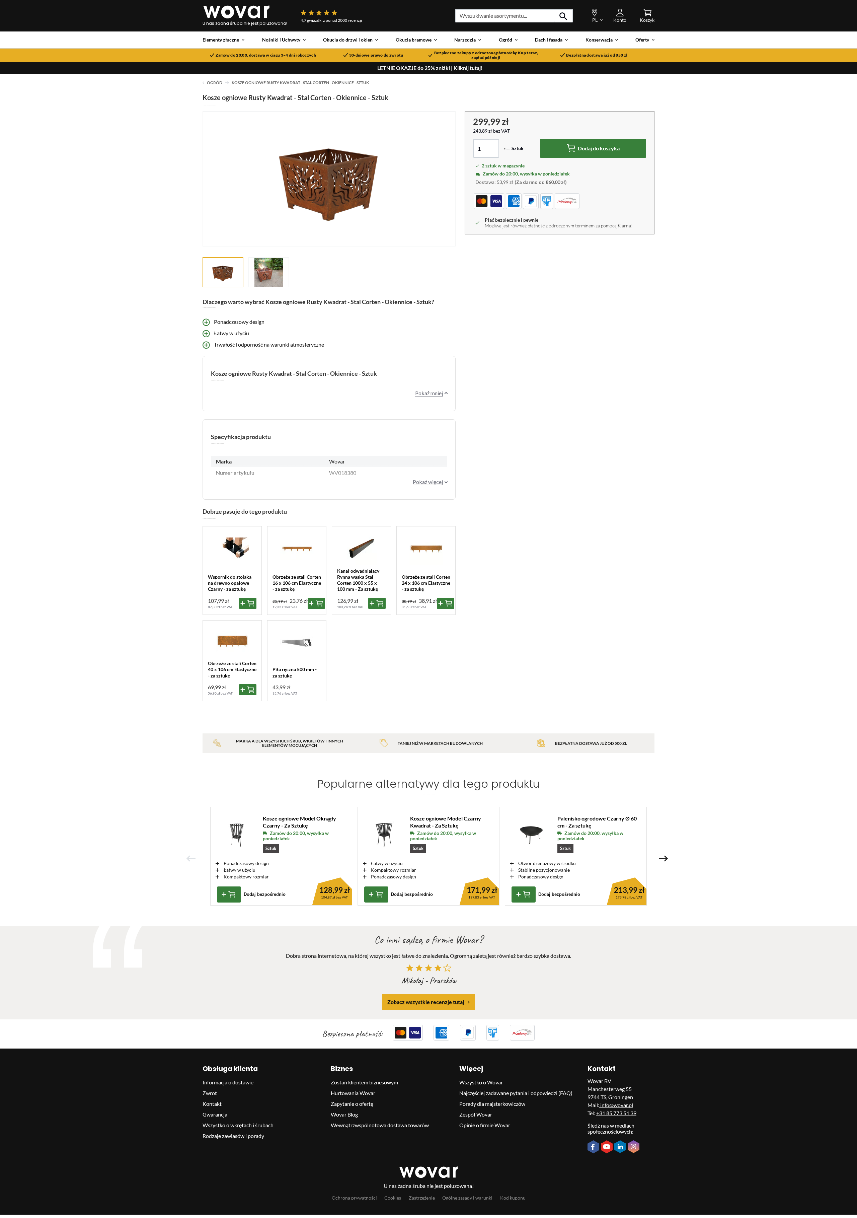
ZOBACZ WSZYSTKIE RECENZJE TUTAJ (425, 1002)
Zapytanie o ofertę (352, 1103)
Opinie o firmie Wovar (484, 1125)
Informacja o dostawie (228, 1082)
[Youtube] (607, 1147)
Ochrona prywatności (354, 1198)
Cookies (392, 1198)
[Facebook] (594, 1147)
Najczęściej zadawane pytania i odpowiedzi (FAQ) (515, 1093)
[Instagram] (634, 1147)
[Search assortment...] (563, 15)
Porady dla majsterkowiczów (492, 1103)
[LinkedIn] (621, 1147)
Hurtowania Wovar (353, 1093)
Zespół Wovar (475, 1114)
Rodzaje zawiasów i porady (233, 1136)
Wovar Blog (344, 1114)
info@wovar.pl (616, 1105)
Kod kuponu (513, 1198)
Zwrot (210, 1093)
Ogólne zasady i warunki (467, 1198)
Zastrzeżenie (422, 1198)
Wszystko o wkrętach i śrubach (238, 1125)
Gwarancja (215, 1114)
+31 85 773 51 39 (616, 1113)
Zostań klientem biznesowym (364, 1082)
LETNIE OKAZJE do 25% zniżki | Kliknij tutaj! (430, 68)
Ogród (214, 82)
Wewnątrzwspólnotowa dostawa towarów (380, 1125)
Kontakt (212, 1103)
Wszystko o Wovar (481, 1082)
